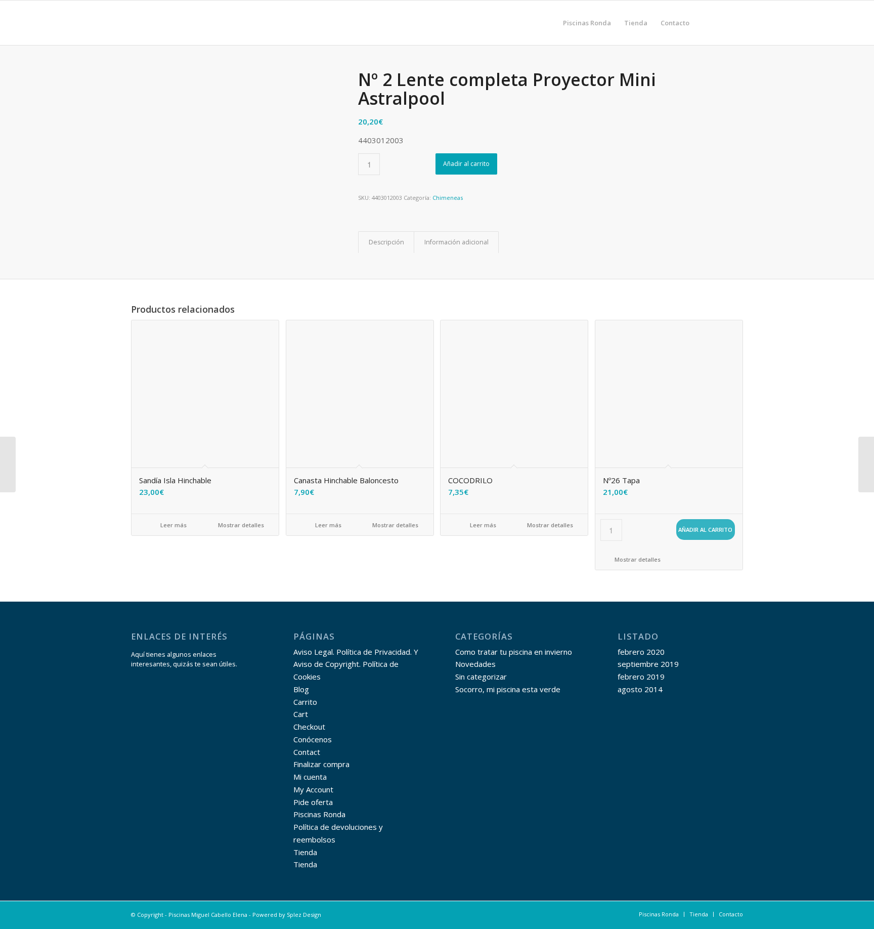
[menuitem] (587, 23)
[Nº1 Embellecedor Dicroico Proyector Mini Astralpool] (8, 464)
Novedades (475, 664)
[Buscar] (706, 23)
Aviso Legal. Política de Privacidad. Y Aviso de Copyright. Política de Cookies (355, 664)
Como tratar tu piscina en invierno (513, 652)
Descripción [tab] (386, 242)
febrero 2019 (641, 676)
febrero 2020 (641, 652)
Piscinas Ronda (319, 814)
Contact (306, 752)
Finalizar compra (321, 764)
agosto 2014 (640, 689)
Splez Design (304, 914)
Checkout (309, 727)
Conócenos (312, 739)
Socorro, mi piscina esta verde (507, 689)
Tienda (305, 852)
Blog (301, 689)
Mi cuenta (310, 777)
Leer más (173, 525)
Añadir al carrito (466, 163)
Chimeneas (447, 197)
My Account (313, 789)
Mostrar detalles (240, 525)
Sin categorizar (481, 676)
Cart (300, 714)
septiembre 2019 (648, 664)
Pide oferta (313, 802)
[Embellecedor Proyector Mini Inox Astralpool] (866, 464)
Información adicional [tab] (456, 242)
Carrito (305, 702)
